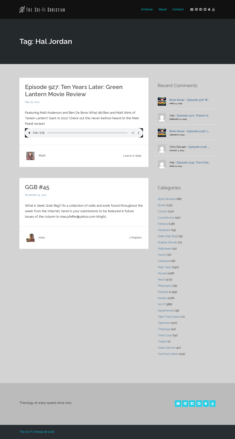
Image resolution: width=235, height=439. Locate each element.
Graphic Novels (167, 242)
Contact (178, 9)
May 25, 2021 (32, 102)
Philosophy (165, 285)
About (162, 9)
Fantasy (163, 223)
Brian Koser (177, 100)
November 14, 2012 (35, 195)
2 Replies (135, 237)
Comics (162, 211)
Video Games (166, 347)
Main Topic (165, 267)
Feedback (164, 230)
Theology (164, 329)
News (161, 279)
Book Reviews (167, 199)
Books (162, 205)
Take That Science (169, 316)
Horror (162, 254)
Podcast (163, 292)
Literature (164, 261)
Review (162, 298)
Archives (147, 9)
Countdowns (166, 217)
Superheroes (166, 310)
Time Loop (165, 335)
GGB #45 (37, 187)
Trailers (162, 341)
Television (164, 323)
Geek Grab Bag (167, 236)
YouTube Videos (168, 354)
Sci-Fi (161, 304)
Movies (162, 273)
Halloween (164, 248)
